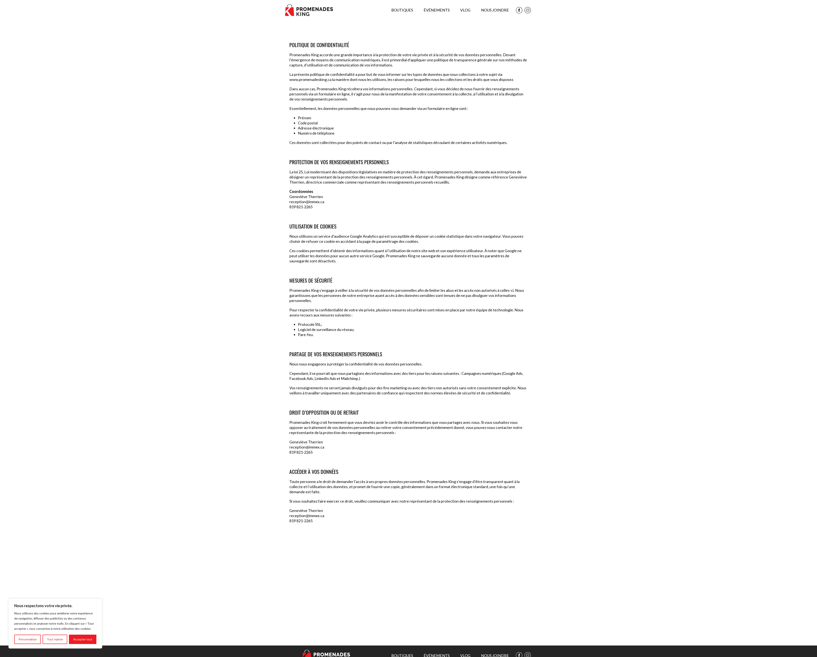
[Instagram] (527, 10)
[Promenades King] (309, 10)
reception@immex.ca (306, 201)
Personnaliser (28, 639)
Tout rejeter (55, 639)
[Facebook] (519, 10)
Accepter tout (82, 639)
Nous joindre (495, 10)
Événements (437, 10)
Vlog (465, 10)
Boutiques (402, 10)
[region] (55, 623)
